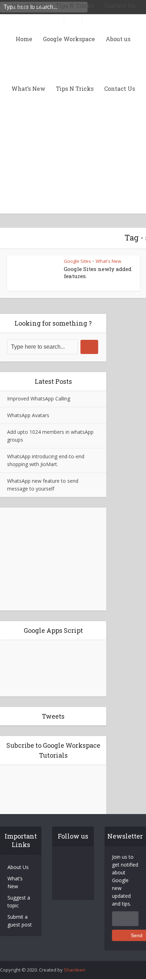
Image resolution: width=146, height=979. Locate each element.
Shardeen (74, 970)
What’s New (28, 88)
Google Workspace (69, 39)
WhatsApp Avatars (28, 415)
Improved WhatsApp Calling (38, 398)
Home (24, 39)
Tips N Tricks (75, 88)
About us (118, 39)
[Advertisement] (73, 229)
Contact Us (119, 88)
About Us (18, 867)
